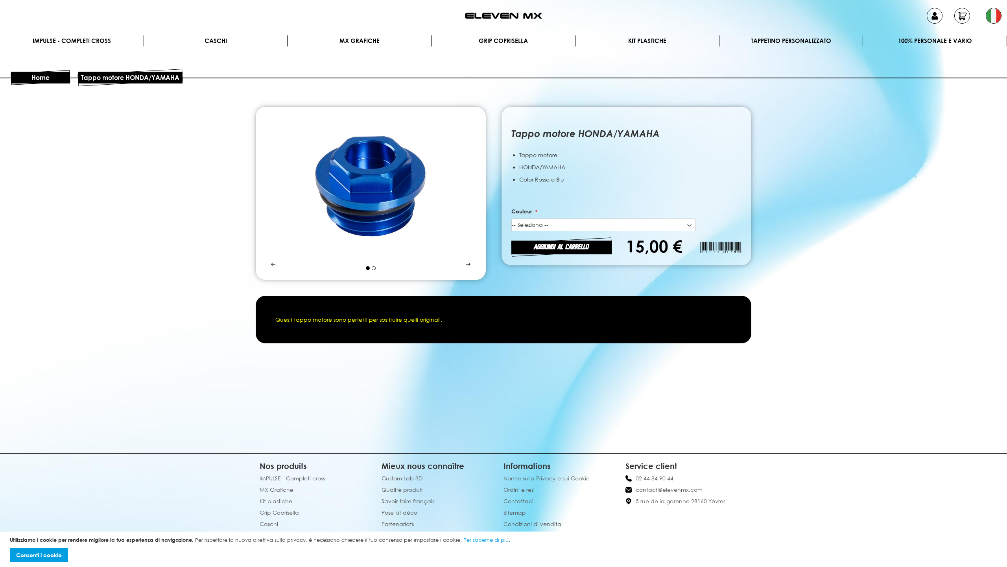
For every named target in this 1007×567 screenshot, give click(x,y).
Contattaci (518, 501)
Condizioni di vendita (532, 524)
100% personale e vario (935, 40)
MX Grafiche (359, 40)
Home (40, 78)
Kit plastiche (647, 40)
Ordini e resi (519, 489)
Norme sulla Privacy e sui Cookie (547, 478)
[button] (993, 16)
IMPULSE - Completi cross (72, 40)
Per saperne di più (486, 540)
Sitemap (515, 512)
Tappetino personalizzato (791, 40)
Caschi (216, 40)
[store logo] (503, 16)
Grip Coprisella (503, 40)
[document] (504, 549)
